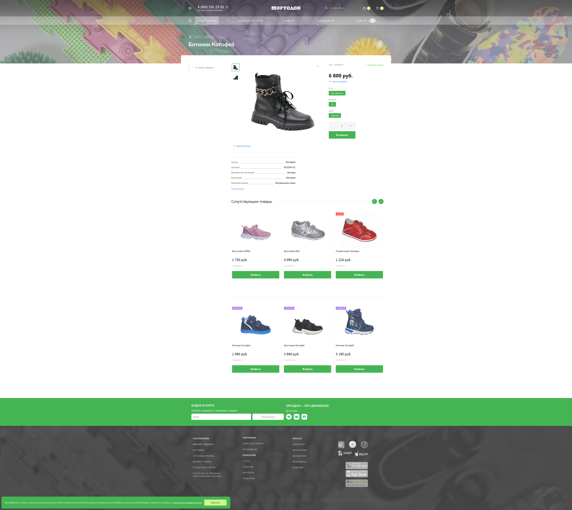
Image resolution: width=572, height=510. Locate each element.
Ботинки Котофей (241, 345)
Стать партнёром (253, 443)
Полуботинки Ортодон (347, 251)
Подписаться (268, 416)
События (248, 466)
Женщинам (300, 455)
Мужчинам (299, 461)
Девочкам (299, 444)
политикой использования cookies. (188, 503)
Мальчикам (300, 450)
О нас (246, 461)
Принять (215, 502)
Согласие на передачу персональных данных (207, 475)
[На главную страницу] (286, 7)
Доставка (198, 450)
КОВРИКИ (298, 467)
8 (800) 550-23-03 (211, 6)
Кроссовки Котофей (294, 345)
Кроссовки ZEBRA (241, 251)
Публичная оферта (204, 467)
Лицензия (249, 478)
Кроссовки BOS (292, 251)
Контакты (248, 472)
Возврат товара (202, 461)
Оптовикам (250, 449)
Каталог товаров (203, 444)
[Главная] (190, 37)
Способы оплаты (203, 455)
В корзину (342, 134)
